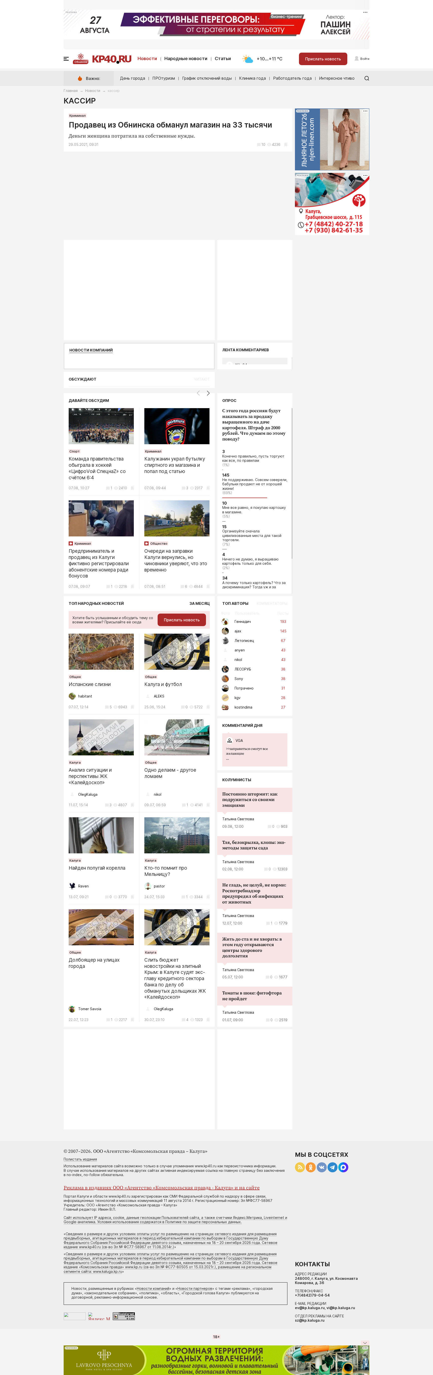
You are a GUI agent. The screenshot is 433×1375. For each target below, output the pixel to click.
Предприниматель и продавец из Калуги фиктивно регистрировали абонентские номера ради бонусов (99, 563)
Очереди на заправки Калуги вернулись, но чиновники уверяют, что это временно (175, 560)
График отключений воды (207, 78)
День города (132, 78)
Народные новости (185, 58)
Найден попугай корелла (97, 868)
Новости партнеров (194, 1288)
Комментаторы (272, 603)
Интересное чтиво (337, 78)
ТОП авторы (235, 603)
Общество (158, 543)
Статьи (223, 58)
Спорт (74, 451)
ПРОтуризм (163, 78)
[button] (208, 393)
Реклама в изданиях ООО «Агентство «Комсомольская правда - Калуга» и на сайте (162, 1188)
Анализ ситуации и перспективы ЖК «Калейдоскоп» (90, 776)
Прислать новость (323, 58)
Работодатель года (292, 78)
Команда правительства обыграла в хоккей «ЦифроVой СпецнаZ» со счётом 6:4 (97, 468)
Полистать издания (80, 1159)
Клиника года (252, 78)
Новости (147, 58)
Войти (364, 59)
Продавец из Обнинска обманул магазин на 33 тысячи (170, 124)
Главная (71, 90)
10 (263, 144)
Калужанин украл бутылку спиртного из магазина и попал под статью (174, 465)
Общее (75, 677)
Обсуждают (82, 379)
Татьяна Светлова (238, 819)
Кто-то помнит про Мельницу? (165, 871)
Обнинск (80, 62)
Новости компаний (91, 350)
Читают (202, 379)
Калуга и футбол (163, 684)
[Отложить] (285, 144)
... (247, 754)
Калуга (75, 762)
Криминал (77, 115)
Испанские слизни (90, 684)
